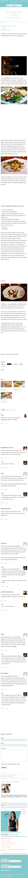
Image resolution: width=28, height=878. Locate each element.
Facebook (23, 327)
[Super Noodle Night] (6, 384)
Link (6, 423)
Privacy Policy (22, 874)
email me (23, 796)
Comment (3, 748)
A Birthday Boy (4, 399)
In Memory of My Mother (6, 841)
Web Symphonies (9, 876)
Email (2, 743)
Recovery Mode (16, 388)
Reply (2, 423)
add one (12, 410)
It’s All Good (11, 776)
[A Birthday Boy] (6, 395)
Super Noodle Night (5, 388)
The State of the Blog (11, 775)
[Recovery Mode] (18, 384)
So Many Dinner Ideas (5, 847)
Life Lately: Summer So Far (6, 845)
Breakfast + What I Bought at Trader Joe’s (9, 843)
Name (2, 738)
